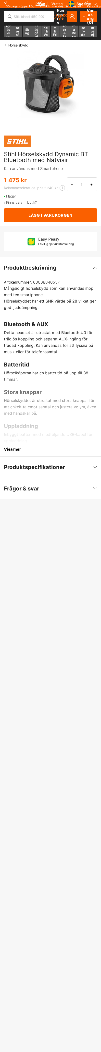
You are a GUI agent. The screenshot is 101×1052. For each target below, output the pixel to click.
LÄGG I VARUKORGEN (50, 215)
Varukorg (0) (90, 16)
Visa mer (12, 449)
